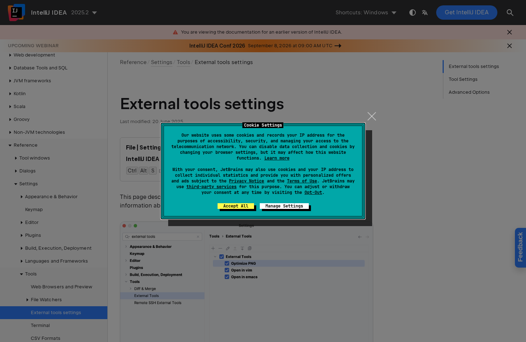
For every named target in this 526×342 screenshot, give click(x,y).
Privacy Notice (246, 181)
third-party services (211, 187)
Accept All (235, 206)
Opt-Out (313, 192)
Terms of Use (302, 181)
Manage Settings (284, 206)
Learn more (276, 158)
